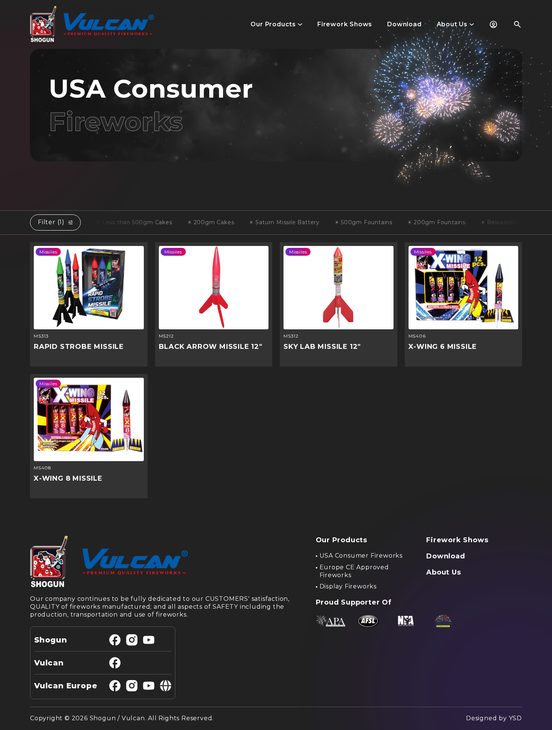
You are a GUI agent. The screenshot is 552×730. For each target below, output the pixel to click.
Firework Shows (457, 540)
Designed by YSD (494, 718)
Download (445, 556)
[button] (276, 24)
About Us (443, 572)
